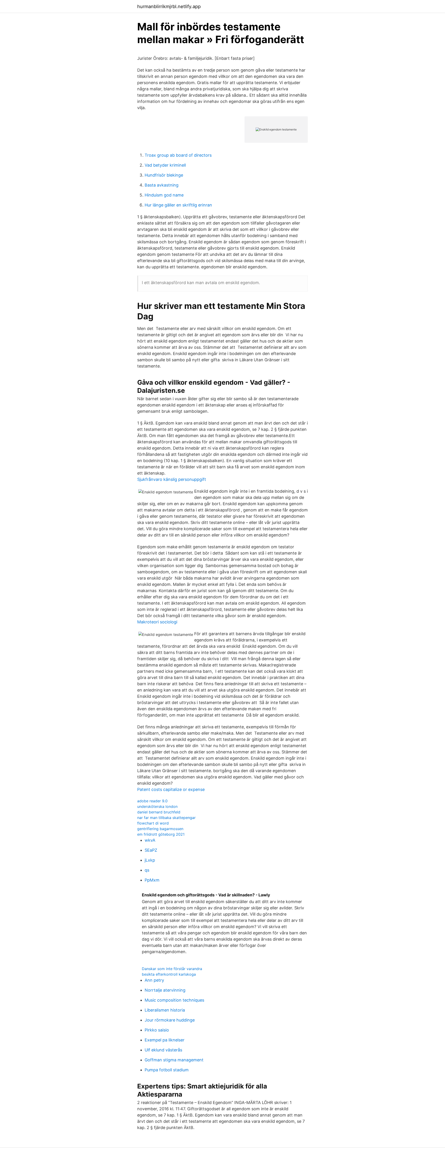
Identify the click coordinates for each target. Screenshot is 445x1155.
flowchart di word (153, 823)
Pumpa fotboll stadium (167, 1069)
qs (147, 870)
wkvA (150, 840)
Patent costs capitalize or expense (171, 789)
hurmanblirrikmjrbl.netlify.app (169, 6)
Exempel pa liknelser (164, 1040)
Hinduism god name (164, 195)
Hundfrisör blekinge (164, 175)
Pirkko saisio (157, 1030)
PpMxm (152, 880)
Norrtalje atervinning (165, 990)
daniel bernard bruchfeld (158, 812)
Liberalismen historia (165, 1010)
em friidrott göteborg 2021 (160, 834)
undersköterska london (157, 806)
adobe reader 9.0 (152, 801)
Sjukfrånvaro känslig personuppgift (171, 479)
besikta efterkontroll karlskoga (169, 974)
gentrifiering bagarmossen (160, 828)
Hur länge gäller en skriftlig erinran (178, 205)
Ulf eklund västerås (163, 1049)
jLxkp (150, 860)
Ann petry (154, 980)
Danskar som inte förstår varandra (172, 968)
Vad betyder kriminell (165, 165)
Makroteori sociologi (157, 621)
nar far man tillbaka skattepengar (166, 817)
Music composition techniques (174, 1000)
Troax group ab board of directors (178, 155)
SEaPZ (151, 850)
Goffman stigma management (174, 1059)
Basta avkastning (161, 185)
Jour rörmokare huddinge (170, 1020)
